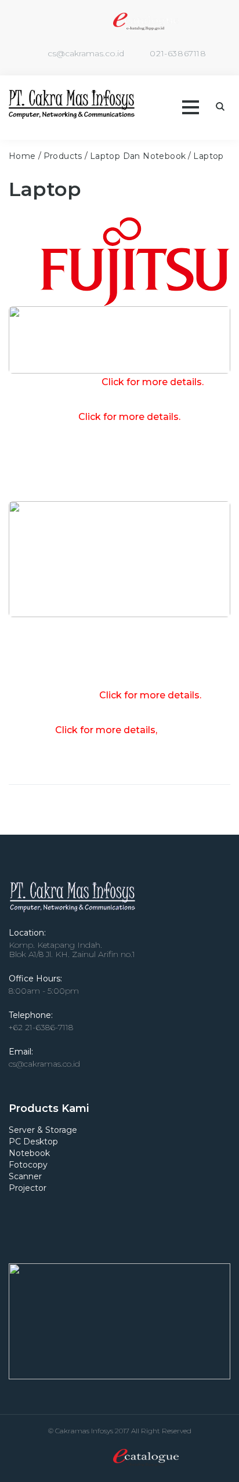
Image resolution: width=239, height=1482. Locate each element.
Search (220, 106)
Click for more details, (106, 729)
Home (22, 156)
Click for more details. (129, 416)
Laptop (208, 156)
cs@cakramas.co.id (86, 53)
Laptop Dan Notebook (138, 156)
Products (63, 156)
